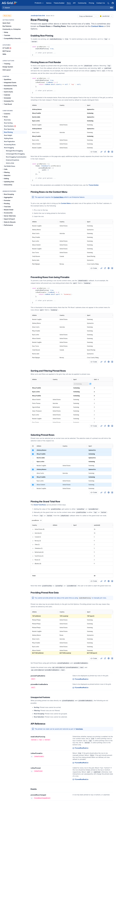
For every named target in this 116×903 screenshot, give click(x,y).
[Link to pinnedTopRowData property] (47, 676)
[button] (58, 7)
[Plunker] (112, 152)
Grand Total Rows (40, 505)
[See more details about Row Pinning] (32, 756)
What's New (7, 15)
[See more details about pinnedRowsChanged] (32, 798)
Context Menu (97, 26)
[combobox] (106, 16)
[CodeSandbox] (108, 152)
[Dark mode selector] (108, 3)
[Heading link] (55, 35)
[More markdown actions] (96, 16)
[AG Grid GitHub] (113, 3)
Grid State (79, 729)
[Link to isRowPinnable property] (44, 753)
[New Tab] (105, 152)
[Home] (9, 3)
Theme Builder (94, 185)
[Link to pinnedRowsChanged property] (48, 795)
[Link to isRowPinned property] (42, 768)
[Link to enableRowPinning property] (47, 736)
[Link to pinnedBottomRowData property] (50, 684)
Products (38, 3)
